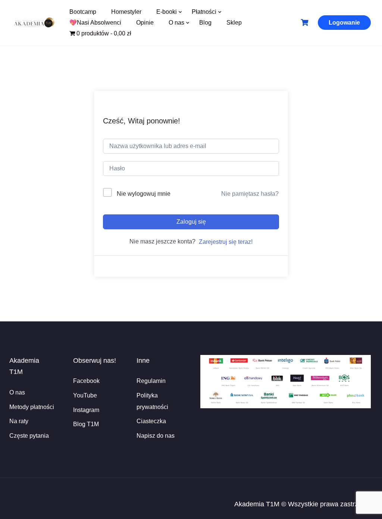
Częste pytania (29, 435)
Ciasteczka (151, 421)
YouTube (85, 395)
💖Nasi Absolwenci (95, 22)
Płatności (204, 12)
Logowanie (344, 22)
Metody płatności (31, 407)
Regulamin (151, 381)
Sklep (234, 22)
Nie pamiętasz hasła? (250, 194)
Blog (205, 22)
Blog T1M (86, 424)
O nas (176, 22)
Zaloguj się (191, 221)
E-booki (166, 12)
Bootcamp (82, 12)
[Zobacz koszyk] (305, 22)
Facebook (86, 381)
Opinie (145, 22)
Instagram (86, 410)
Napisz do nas (156, 435)
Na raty (18, 421)
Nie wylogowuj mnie (143, 194)
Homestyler (126, 12)
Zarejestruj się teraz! (226, 242)
